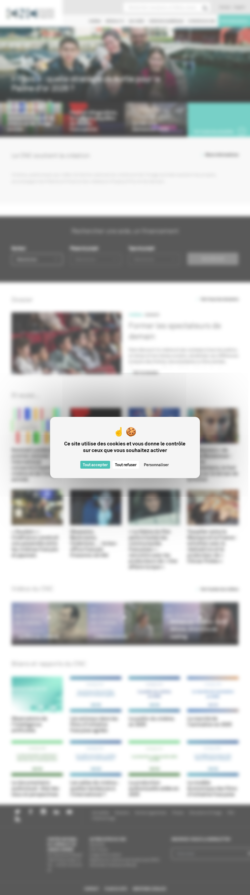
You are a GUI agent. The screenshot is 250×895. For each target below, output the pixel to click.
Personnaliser (156, 464)
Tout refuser (125, 464)
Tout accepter (95, 464)
